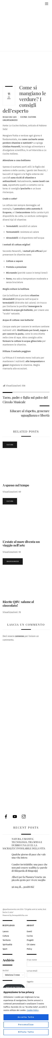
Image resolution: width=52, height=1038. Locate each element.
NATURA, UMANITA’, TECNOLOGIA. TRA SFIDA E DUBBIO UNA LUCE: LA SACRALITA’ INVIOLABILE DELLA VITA (24, 843)
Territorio (7, 940)
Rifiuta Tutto (26, 1032)
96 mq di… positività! (23, 886)
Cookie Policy (33, 1010)
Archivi (6, 970)
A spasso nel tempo (16, 485)
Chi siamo (31, 944)
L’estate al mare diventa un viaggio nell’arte (21, 543)
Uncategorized (10, 120)
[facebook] (6, 816)
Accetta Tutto (26, 1017)
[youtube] (15, 816)
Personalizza (26, 1024)
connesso (19, 636)
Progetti (30, 940)
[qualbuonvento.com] (26, 44)
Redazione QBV (10, 117)
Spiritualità (7, 944)
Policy (29, 949)
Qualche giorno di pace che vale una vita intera (29, 856)
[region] (26, 1013)
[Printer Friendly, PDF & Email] (16, 382)
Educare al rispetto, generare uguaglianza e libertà (29, 413)
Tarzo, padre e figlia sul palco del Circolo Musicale (25, 399)
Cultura (32, 117)
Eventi (29, 931)
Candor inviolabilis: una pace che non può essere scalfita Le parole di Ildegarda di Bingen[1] (29, 867)
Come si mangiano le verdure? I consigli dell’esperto (24, 99)
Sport (5, 949)
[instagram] (24, 816)
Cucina (23, 117)
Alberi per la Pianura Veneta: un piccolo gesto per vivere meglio (29, 878)
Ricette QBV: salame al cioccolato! (18, 603)
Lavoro (5, 931)
